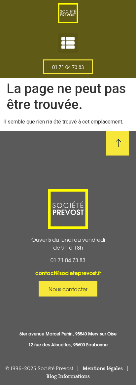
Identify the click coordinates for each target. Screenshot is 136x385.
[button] (68, 43)
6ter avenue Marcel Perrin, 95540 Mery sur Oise (68, 333)
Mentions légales (103, 368)
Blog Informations (68, 376)
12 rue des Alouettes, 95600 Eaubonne (68, 344)
